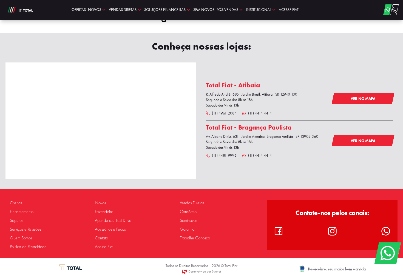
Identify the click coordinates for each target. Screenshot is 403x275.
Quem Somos (21, 238)
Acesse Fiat (104, 246)
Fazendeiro (104, 211)
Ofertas (16, 202)
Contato (101, 238)
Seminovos (188, 220)
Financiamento (21, 211)
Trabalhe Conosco (195, 238)
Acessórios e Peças (110, 229)
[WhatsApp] (387, 253)
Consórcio (188, 211)
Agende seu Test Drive (113, 220)
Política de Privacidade (28, 246)
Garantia (187, 229)
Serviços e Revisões (25, 229)
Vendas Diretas (192, 202)
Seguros (16, 220)
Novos (100, 202)
